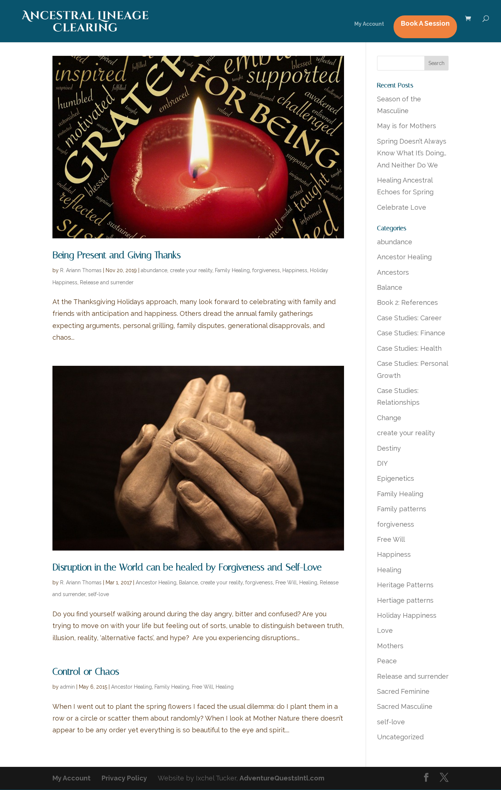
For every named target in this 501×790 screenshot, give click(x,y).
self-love (98, 594)
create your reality (191, 270)
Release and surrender (107, 282)
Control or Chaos (85, 671)
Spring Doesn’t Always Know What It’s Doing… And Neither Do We (411, 153)
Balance (188, 582)
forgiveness (266, 270)
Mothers (390, 646)
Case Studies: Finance (411, 333)
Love (385, 630)
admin (67, 687)
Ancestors (393, 272)
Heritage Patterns (405, 585)
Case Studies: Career (409, 318)
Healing (308, 582)
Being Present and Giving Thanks (116, 255)
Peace (387, 661)
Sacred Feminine (403, 691)
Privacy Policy (124, 778)
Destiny (389, 448)
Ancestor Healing (156, 582)
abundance (154, 270)
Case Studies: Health (409, 348)
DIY (382, 463)
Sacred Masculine (404, 706)
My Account (369, 24)
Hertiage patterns (405, 600)
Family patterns (401, 509)
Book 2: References (407, 302)
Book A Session (425, 23)
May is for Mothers (406, 126)
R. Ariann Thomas (81, 270)
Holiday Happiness (406, 615)
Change (389, 418)
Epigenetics (395, 478)
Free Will (286, 582)
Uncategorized (400, 737)
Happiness (294, 270)
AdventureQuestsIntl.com (281, 778)
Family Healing (232, 270)
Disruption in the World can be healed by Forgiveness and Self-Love (187, 567)
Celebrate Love (401, 207)
